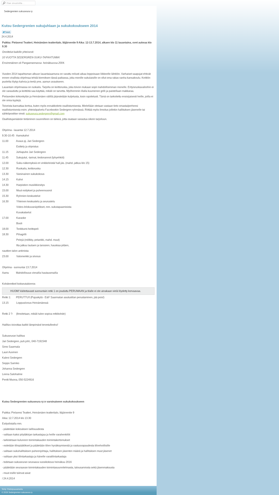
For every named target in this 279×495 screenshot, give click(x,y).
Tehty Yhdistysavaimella (12, 489)
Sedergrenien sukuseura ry (18, 11)
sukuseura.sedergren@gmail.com (45, 113)
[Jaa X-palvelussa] (6, 33)
